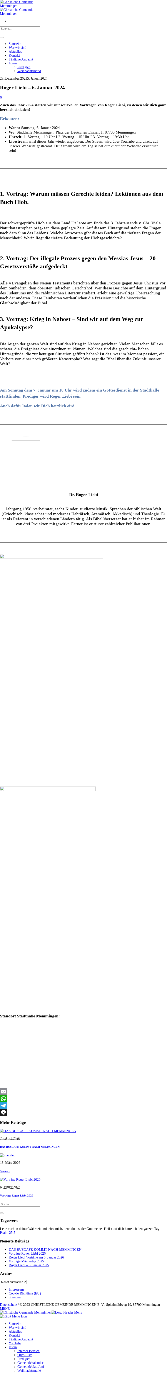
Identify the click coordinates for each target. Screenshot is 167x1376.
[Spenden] (7, 1155)
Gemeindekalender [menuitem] (30, 1363)
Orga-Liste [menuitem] (24, 1355)
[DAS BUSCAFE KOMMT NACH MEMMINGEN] (38, 1131)
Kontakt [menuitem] (14, 1335)
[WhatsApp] (83, 1098)
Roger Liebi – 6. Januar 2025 (29, 1265)
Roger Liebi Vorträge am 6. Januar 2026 (36, 1257)
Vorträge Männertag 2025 (26, 1261)
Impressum (16, 1289)
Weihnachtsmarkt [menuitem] (29, 1370)
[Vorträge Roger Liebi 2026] (20, 1179)
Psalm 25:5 (7, 1232)
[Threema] (83, 1112)
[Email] (83, 1091)
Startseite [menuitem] (15, 1323)
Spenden (5, 1171)
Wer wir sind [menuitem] (17, 1327)
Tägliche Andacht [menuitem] (21, 1339)
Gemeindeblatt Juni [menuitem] (30, 1366)
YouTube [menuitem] (15, 1343)
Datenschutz (8, 1304)
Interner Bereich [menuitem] (28, 1351)
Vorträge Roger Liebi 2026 (16, 1195)
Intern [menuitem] (13, 1347)
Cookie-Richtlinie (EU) (25, 1293)
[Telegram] (83, 1105)
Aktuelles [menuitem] (15, 1331)
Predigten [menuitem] (23, 1359)
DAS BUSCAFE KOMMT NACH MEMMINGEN (30, 1146)
